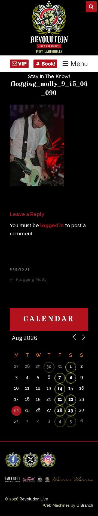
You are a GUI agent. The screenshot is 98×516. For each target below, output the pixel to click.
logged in (52, 225)
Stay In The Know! (49, 76)
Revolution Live (34, 499)
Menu (79, 64)
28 (59, 410)
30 (48, 366)
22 (70, 399)
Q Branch (84, 505)
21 (59, 399)
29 (70, 410)
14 (59, 388)
